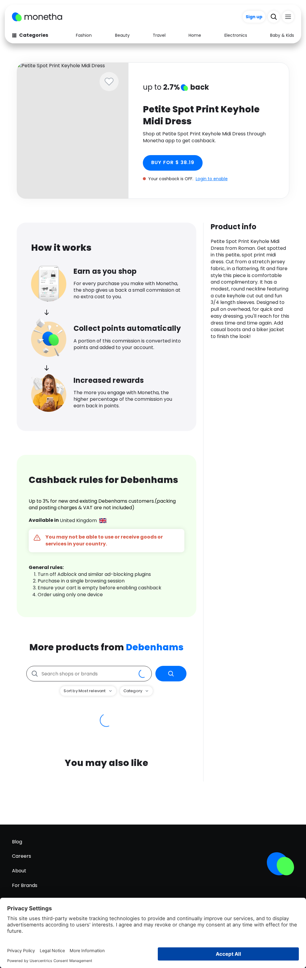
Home (195, 35)
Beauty (122, 35)
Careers (21, 856)
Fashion (84, 35)
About (19, 870)
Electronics (235, 35)
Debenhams (154, 647)
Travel (159, 35)
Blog (17, 841)
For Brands (24, 885)
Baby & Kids (282, 35)
